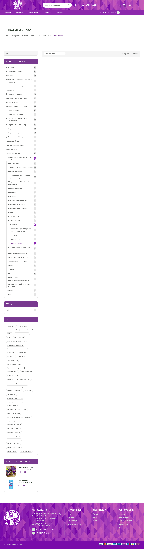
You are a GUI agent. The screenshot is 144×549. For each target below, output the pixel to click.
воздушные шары (13, 375)
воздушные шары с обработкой (18, 379)
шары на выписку (13, 443)
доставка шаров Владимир (17, 387)
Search (68, 5)
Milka (9, 334)
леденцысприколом (14, 402)
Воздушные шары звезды (16, 341)
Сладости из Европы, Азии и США (26, 36)
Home (7, 36)
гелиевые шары (12, 383)
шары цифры (11, 451)
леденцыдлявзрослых (14, 398)
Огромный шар (12, 360)
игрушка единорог (13, 390)
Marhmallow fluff (27, 330)
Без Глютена (19, 337)
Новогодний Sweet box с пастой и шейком (25, 468)
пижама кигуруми (13, 417)
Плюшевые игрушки (14, 364)
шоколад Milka (26, 451)
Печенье (46, 36)
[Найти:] (21, 53)
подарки (27, 417)
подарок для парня (14, 424)
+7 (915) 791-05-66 (108, 12)
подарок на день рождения (16, 436)
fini (8, 330)
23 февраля (24, 326)
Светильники (12, 371)
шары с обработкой (14, 447)
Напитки (30, 349)
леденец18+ (11, 394)
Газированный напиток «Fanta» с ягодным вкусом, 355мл (26, 481)
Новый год (11, 356)
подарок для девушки (15, 421)
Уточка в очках (26, 371)
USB (8, 337)
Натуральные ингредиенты (17, 352)
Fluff (15, 330)
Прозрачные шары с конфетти (18, 368)
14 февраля (11, 326)
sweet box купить (22, 334)
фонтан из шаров (13, 440)
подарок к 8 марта (14, 428)
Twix (7, 310)
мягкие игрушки (12, 405)
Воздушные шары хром (15, 345)
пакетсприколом (13, 413)
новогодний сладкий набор (16, 409)
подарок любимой (13, 432)
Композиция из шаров (14, 349)
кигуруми (28, 390)
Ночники (22, 356)
